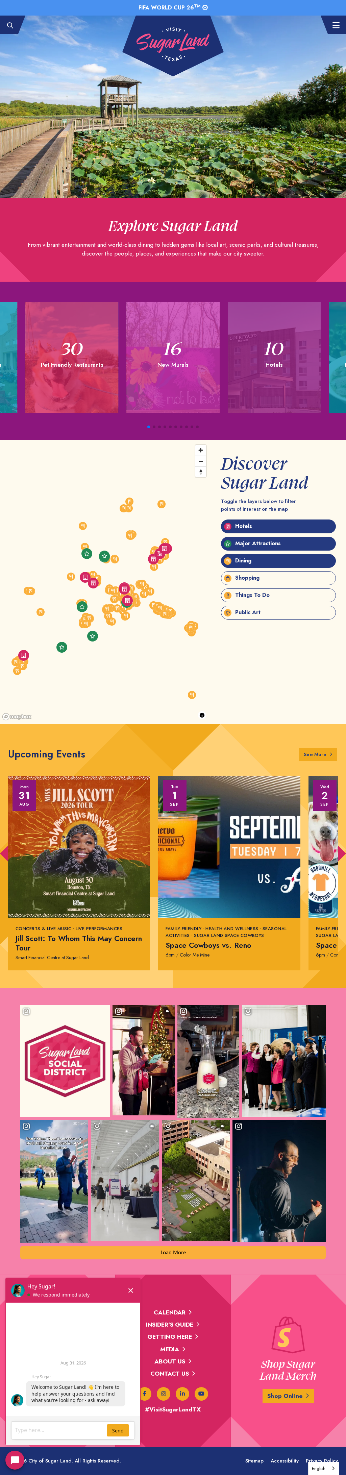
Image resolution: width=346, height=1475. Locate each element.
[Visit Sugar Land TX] (173, 44)
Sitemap (254, 1461)
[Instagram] (163, 1394)
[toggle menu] (332, 26)
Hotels (242, 526)
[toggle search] (13, 26)
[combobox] (323, 1468)
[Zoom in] (200, 450)
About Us (169, 1361)
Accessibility (285, 1461)
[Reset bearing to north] (200, 471)
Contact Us (169, 1373)
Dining (242, 560)
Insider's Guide (169, 1324)
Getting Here (169, 1336)
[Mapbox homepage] (17, 717)
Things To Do (251, 595)
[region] (104, 582)
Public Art (247, 612)
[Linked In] (182, 1394)
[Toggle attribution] (202, 715)
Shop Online (285, 1396)
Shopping (246, 578)
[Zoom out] (200, 461)
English (318, 1468)
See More (320, 754)
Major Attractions (257, 543)
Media (169, 1349)
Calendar (170, 1312)
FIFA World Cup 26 (170, 7)
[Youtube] (201, 1394)
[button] (148, 427)
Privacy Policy (322, 1461)
